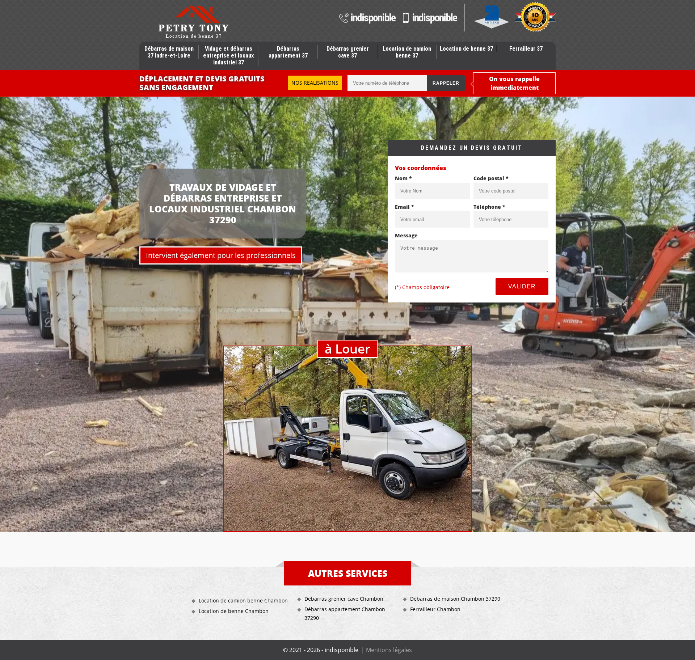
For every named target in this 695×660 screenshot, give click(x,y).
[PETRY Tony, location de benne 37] (193, 22)
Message (406, 235)
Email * (404, 206)
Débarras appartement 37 (288, 52)
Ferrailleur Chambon (435, 609)
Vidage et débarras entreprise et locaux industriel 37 (228, 55)
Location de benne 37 (466, 48)
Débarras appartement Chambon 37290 (344, 613)
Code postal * (491, 178)
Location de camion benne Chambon (243, 600)
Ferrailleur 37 (526, 48)
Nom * (403, 178)
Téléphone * (489, 206)
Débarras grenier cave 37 (348, 52)
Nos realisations (314, 82)
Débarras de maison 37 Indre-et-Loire (169, 52)
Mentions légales (389, 650)
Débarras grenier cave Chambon (343, 598)
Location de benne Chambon (234, 611)
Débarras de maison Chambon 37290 (455, 598)
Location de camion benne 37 (407, 52)
